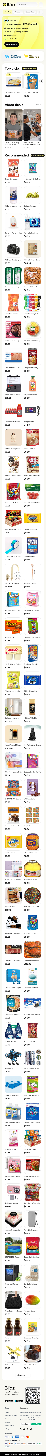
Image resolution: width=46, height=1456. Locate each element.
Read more (10, 44)
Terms (7, 1412)
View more (21, 1375)
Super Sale (30, 12)
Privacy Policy (9, 1425)
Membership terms (11, 1415)
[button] (14, 84)
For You (8, 12)
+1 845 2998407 (35, 1415)
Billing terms (9, 1429)
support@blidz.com (35, 1412)
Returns (7, 1422)
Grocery (18, 12)
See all (37, 105)
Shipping (8, 1419)
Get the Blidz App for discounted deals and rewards (23, 1454)
